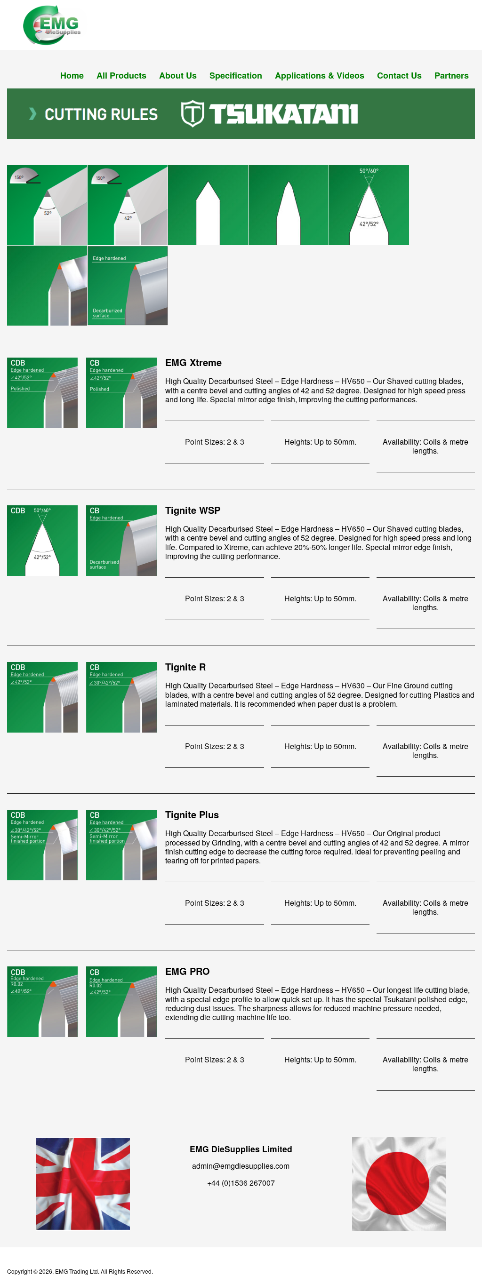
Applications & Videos (319, 75)
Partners (451, 75)
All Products (121, 75)
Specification (235, 75)
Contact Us (399, 75)
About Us (178, 75)
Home (72, 75)
